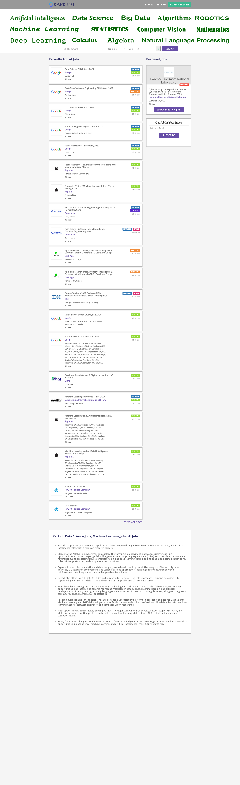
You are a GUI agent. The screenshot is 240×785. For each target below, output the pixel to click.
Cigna (67, 380)
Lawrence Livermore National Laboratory (168, 97)
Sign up (161, 4)
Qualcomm (70, 213)
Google (68, 72)
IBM (67, 298)
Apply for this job (168, 109)
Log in (149, 4)
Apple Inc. (69, 170)
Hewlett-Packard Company (77, 489)
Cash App (69, 256)
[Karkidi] (62, 4)
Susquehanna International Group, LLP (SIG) (85, 400)
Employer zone (179, 4)
